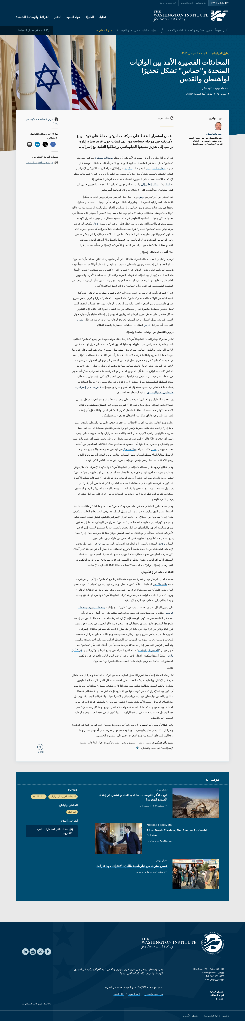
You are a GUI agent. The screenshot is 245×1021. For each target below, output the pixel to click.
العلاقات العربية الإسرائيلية (63, 796)
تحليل (102, 17)
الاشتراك (220, 998)
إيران (153, 30)
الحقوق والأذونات (191, 1015)
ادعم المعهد (134, 994)
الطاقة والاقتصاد (176, 30)
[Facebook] (53, 144)
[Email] (29, 144)
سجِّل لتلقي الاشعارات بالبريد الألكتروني (54, 831)
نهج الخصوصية (210, 1015)
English (189, 93)
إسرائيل (72, 812)
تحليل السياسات (220, 53)
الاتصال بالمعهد (217, 991)
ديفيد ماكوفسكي (211, 88)
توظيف (225, 1015)
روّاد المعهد (119, 994)
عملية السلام (38, 796)
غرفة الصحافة (217, 995)
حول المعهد (73, 17)
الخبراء (90, 17)
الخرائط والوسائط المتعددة (32, 17)
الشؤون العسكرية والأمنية (200, 30)
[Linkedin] (37, 144)
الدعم (57, 17)
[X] (45, 144)
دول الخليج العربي (129, 30)
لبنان (144, 30)
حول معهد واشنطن (153, 994)
